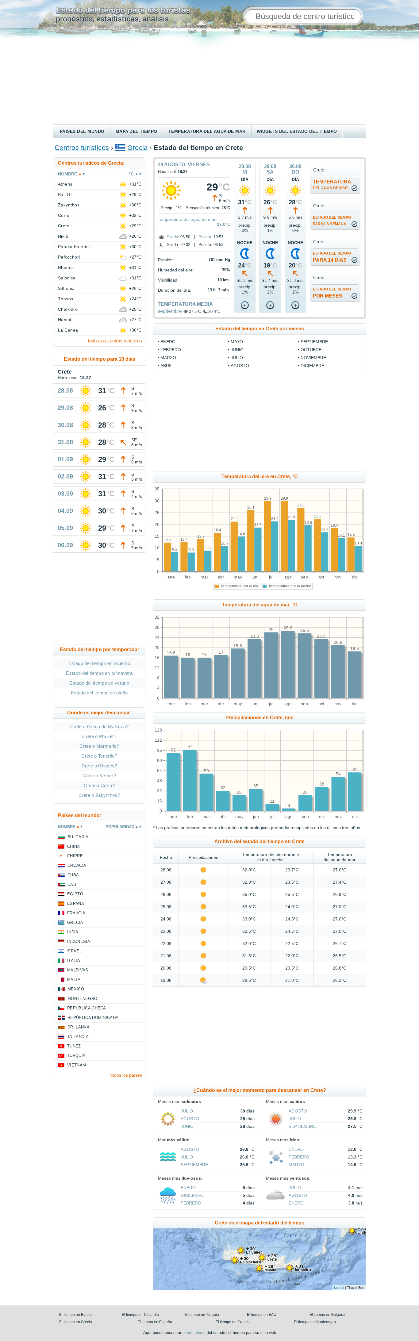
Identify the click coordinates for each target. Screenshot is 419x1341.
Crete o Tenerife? (99, 756)
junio (237, 349)
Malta (74, 979)
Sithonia (66, 288)
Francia (76, 913)
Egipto (75, 894)
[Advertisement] (209, 78)
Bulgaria (78, 837)
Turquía (76, 1055)
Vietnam (76, 1065)
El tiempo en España (154, 1322)
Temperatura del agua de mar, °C (259, 604)
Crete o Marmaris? (99, 746)
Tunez (74, 1046)
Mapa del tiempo (136, 131)
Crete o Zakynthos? (99, 795)
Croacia (76, 865)
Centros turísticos (82, 148)
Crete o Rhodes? (99, 765)
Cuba (73, 875)
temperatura (332, 184)
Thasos (65, 298)
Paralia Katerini (74, 246)
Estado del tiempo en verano (99, 683)
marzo (168, 357)
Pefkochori (69, 257)
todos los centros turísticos (115, 340)
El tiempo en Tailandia (140, 1314)
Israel (74, 951)
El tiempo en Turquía (201, 1314)
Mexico (75, 989)
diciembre (312, 365)
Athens (65, 184)
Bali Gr (65, 194)
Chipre (75, 856)
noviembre (313, 357)
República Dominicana (92, 1017)
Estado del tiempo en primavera (99, 673)
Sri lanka (78, 1027)
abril (166, 365)
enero (167, 341)
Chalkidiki (68, 309)
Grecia (137, 148)
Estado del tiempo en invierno (99, 663)
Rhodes (66, 267)
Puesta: (205, 237)
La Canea (68, 330)
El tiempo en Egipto (75, 1314)
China (73, 846)
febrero (170, 349)
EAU (71, 884)
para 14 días (332, 257)
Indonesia (78, 941)
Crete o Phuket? (99, 736)
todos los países (126, 1075)
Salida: (173, 237)
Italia (73, 960)
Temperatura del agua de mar (207, 131)
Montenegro (82, 998)
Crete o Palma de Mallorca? (99, 726)
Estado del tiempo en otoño (99, 692)
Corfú (63, 215)
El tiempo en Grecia (75, 1322)
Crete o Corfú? (99, 785)
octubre (311, 349)
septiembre (170, 311)
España (75, 903)
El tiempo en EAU (261, 1314)
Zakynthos (68, 204)
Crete (63, 225)
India (73, 932)
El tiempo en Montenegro (315, 1322)
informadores (194, 1332)
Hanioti (65, 319)
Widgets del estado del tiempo (297, 131)
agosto (240, 365)
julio (237, 357)
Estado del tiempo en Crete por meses (259, 328)
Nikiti (63, 236)
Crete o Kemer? (99, 775)
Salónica (67, 277)
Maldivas (77, 970)
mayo (237, 341)
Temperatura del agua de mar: (187, 219)
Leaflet (339, 1287)
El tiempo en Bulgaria (327, 1314)
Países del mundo (82, 131)
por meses (332, 292)
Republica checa (86, 1008)
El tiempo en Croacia (233, 1322)
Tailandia (78, 1036)
